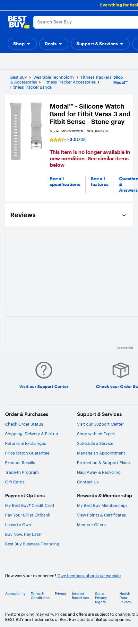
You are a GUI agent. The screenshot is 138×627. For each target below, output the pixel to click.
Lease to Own (18, 524)
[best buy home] (19, 22)
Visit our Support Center (100, 424)
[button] (22, 43)
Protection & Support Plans (103, 462)
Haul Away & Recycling (99, 472)
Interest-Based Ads (80, 596)
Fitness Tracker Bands (31, 87)
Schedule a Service (95, 443)
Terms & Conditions (40, 596)
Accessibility (15, 594)
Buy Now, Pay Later (23, 534)
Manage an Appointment (101, 452)
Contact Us (88, 481)
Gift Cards (14, 481)
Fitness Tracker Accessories (69, 81)
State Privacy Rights (101, 598)
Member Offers (91, 524)
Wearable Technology (53, 77)
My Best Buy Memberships (102, 505)
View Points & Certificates (101, 514)
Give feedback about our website (89, 575)
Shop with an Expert (96, 433)
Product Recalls (20, 462)
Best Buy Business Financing (32, 543)
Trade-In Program (22, 472)
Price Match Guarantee (27, 452)
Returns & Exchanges (25, 443)
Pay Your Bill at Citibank (27, 514)
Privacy (61, 594)
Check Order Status (24, 424)
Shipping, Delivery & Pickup (31, 433)
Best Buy (18, 77)
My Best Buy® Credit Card (29, 505)
